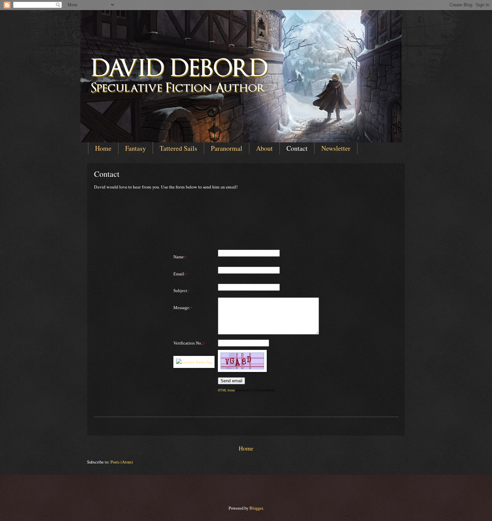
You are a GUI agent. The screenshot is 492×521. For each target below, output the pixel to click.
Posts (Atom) (121, 462)
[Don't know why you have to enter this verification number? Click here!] (194, 362)
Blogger (256, 508)
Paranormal (226, 148)
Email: (179, 273)
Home (103, 148)
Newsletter (335, 148)
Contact (297, 148)
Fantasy (135, 148)
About (264, 148)
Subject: (180, 290)
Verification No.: (188, 343)
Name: (179, 256)
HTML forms (226, 390)
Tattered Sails (178, 148)
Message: (181, 307)
